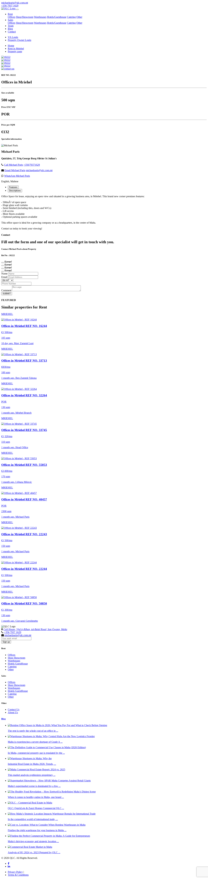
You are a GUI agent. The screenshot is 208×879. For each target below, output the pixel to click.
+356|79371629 (32, 164)
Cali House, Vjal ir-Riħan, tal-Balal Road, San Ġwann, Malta (35, 629)
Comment (6, 290)
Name (4, 273)
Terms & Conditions (18, 874)
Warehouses (40, 17)
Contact (12, 31)
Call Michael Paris (13, 164)
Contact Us (13, 709)
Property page (15, 51)
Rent (10, 14)
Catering (71, 17)
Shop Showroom (16, 657)
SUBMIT (7, 293)
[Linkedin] (9, 866)
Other (79, 17)
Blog (10, 28)
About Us (13, 712)
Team (10, 25)
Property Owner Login (19, 40)
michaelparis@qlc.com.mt (14, 2)
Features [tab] (13, 187)
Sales (10, 20)
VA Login (13, 37)
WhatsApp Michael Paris (17, 175)
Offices (11, 17)
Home (11, 45)
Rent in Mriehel (16, 48)
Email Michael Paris (15, 170)
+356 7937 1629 (9, 5)
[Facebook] (8, 863)
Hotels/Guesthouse (56, 17)
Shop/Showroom (24, 17)
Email (4, 277)
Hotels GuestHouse (18, 663)
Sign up (6, 642)
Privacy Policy (15, 872)
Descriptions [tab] (15, 190)
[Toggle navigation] (17, 9)
